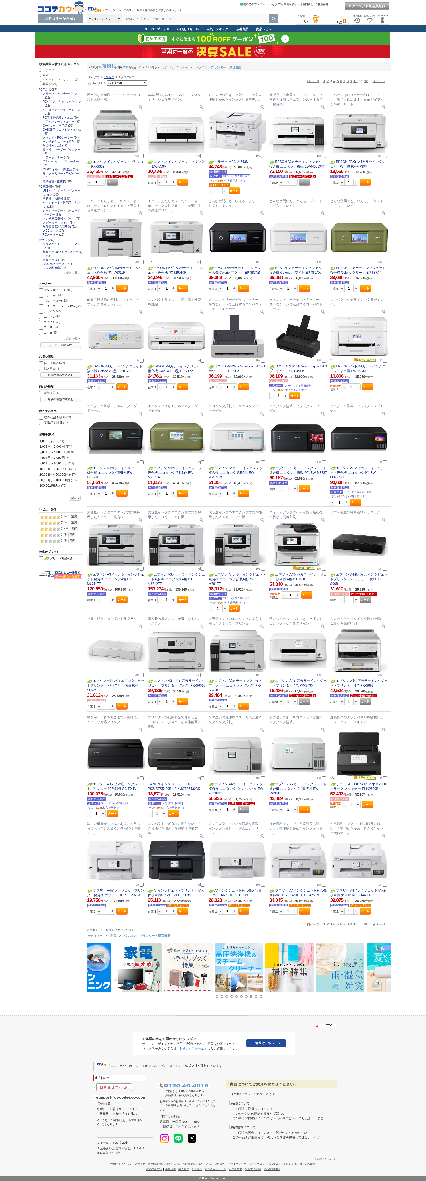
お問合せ (307, 4)
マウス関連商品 (53, 267)
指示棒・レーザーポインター (61, 149)
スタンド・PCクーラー (58, 137)
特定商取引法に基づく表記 (164, 1163)
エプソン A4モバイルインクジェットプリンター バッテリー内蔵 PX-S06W (115, 685)
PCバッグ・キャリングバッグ (62, 101)
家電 (46, 75)
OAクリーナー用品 (55, 125)
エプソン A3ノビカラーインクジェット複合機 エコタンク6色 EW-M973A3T (358, 472)
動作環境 (310, 1163)
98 (366, 81)
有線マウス (50, 260)
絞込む (75, 497)
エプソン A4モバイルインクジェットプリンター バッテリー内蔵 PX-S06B (358, 579)
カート (112, 182)
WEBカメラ (50, 230)
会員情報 (170, 1169)
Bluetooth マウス (54, 263)
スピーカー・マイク (56, 222)
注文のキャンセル (215, 1169)
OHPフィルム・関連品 (57, 169)
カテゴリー (95, 935)
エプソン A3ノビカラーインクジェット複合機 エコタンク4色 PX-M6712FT (176, 579)
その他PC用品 (52, 145)
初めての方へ (251, 4)
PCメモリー (50, 234)
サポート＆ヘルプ (121, 1163)
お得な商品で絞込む (61, 375)
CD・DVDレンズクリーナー (61, 161)
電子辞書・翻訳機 (54, 181)
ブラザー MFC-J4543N (231, 162)
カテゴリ (48, 70)
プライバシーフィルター (59, 121)
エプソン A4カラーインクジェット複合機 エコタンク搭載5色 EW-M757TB (115, 472)
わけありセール (188, 29)
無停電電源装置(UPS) (57, 226)
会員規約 (219, 1163)
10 (355, 81)
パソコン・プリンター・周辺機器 (147, 935)
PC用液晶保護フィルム (58, 117)
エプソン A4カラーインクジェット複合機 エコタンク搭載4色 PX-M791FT (237, 579)
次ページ (379, 81)
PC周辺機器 (46, 186)
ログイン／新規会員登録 (367, 6)
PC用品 (43, 89)
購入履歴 (183, 1169)
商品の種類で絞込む (61, 399)
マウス (42, 240)
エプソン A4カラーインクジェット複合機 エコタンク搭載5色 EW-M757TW (237, 472)
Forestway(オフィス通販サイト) (280, 4)
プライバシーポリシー (241, 1163)
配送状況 (197, 1169)
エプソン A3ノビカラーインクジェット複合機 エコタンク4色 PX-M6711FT (115, 579)
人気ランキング (217, 29)
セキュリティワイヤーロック (61, 109)
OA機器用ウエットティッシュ (62, 129)
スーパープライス (156, 29)
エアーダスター (53, 157)
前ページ (313, 81)
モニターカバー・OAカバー (61, 173)
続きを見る (73, 272)
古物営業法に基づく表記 (197, 1163)
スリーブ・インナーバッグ (60, 93)
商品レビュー (265, 29)
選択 (74, 516)
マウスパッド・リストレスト (61, 244)
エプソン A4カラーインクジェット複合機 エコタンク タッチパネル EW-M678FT (237, 788)
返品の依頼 (235, 1169)
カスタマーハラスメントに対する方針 (279, 1163)
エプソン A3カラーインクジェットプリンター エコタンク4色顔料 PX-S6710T (237, 685)
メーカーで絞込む (60, 345)
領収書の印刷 (253, 1169)
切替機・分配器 (53, 198)
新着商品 (242, 29)
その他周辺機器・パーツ (59, 218)
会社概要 (139, 1163)
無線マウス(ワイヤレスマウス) (62, 252)
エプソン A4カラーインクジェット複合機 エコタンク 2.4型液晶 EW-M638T (298, 788)
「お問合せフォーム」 (191, 1048)
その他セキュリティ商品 (59, 141)
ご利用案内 (321, 4)
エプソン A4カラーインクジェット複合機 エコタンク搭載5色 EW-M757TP (176, 472)
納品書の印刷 (272, 1169)
